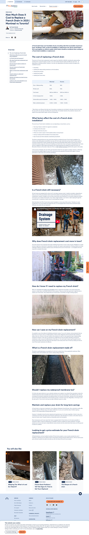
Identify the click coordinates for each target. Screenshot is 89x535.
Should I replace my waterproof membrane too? (16, 74)
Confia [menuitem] (47, 516)
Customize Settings (11, 532)
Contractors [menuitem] (32, 519)
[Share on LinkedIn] (15, 37)
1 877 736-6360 (68, 1)
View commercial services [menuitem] (34, 515)
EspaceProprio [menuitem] (49, 512)
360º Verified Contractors (62, 146)
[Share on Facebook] (12, 37)
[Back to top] (80, 493)
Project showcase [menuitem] (17, 505)
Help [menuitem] (15, 516)
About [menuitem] (30, 500)
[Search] (82, 2)
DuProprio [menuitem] (48, 520)
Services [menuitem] (16, 498)
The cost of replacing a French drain (18, 53)
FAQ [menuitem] (15, 520)
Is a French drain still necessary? (16, 58)
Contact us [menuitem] (31, 503)
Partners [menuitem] (30, 505)
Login (75, 1)
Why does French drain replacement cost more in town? (19, 61)
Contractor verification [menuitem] (18, 510)
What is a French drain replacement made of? (19, 71)
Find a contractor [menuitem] (17, 500)
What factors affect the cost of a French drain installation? (18, 55)
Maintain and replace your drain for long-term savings (18, 78)
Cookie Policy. (39, 528)
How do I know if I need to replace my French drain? (18, 64)
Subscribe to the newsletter (54, 501)
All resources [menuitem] (16, 518)
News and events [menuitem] (32, 507)
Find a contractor (78, 6)
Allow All (22, 532)
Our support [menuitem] (16, 507)
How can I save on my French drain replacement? (17, 67)
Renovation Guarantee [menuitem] (18, 512)
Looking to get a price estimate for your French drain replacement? (18, 81)
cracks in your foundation (49, 289)
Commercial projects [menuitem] (34, 513)
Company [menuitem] (31, 498)
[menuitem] (10, 2)
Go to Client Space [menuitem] (17, 503)
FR (79, 1)
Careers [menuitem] (30, 510)
